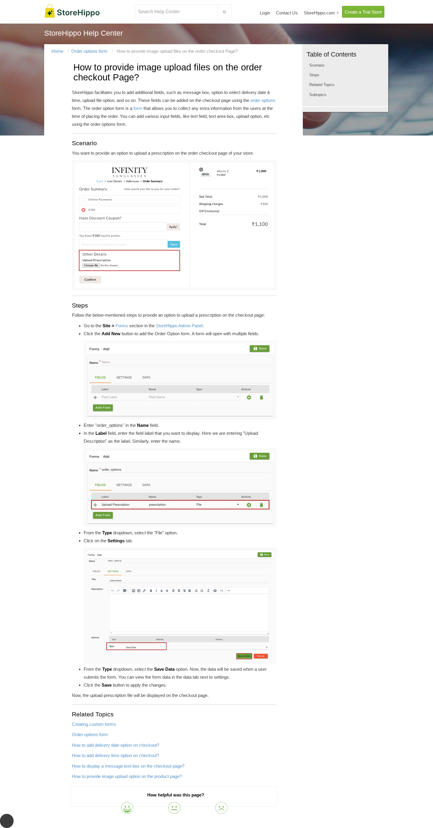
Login (265, 12)
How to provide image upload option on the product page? (127, 776)
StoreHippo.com (321, 12)
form (137, 108)
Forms (121, 325)
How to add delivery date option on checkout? (115, 745)
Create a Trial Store (363, 11)
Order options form (89, 51)
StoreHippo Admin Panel (179, 325)
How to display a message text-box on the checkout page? (128, 765)
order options (262, 100)
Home (57, 51)
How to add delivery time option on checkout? (115, 755)
